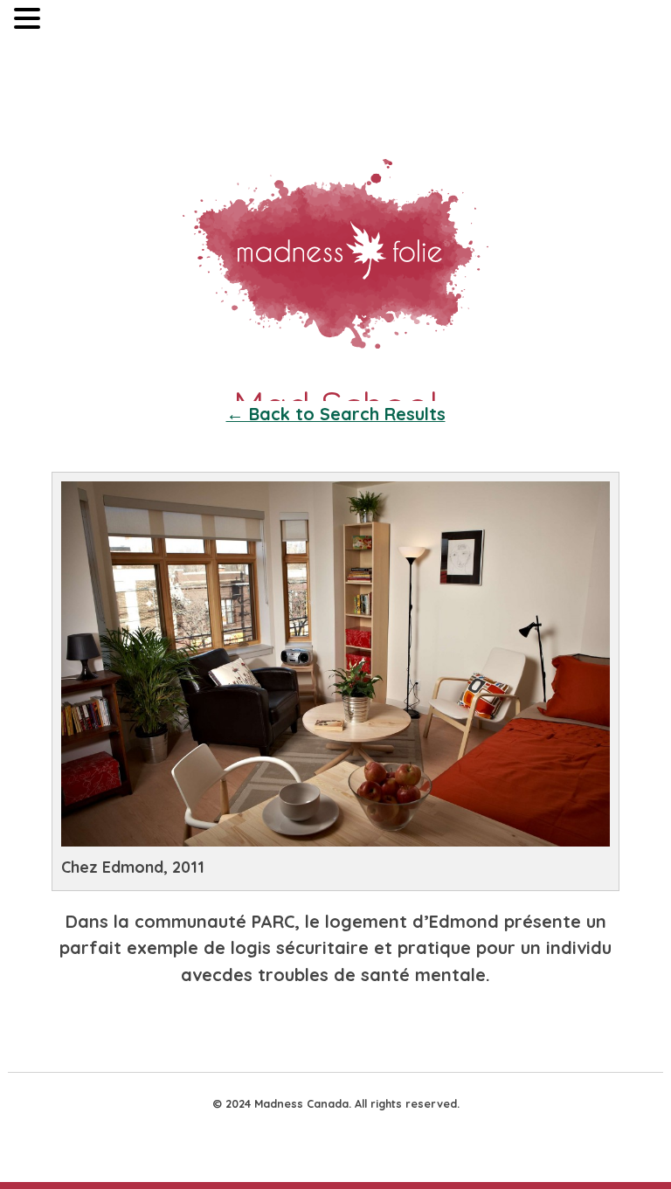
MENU (70, 22)
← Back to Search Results (336, 414)
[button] (29, 21)
